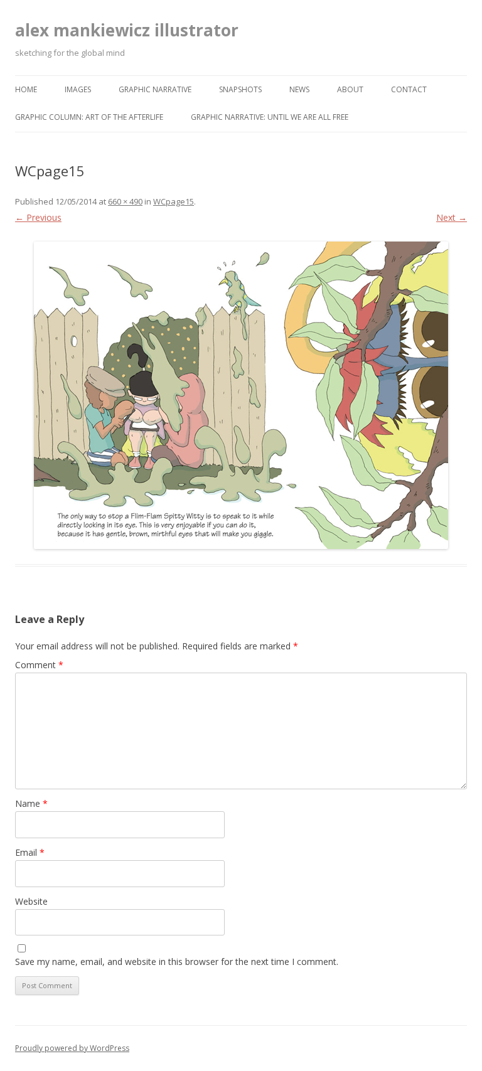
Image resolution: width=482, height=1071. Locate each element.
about (350, 89)
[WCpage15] (241, 395)
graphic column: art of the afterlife (89, 117)
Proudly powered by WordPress (72, 1048)
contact (409, 89)
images (78, 89)
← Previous (38, 217)
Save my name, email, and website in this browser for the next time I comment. (176, 961)
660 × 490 (125, 201)
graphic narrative (155, 89)
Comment (39, 665)
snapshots (240, 89)
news (299, 89)
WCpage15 (173, 201)
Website (31, 901)
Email (30, 852)
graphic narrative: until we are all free (269, 117)
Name (31, 803)
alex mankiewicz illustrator (126, 30)
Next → (451, 217)
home (26, 89)
